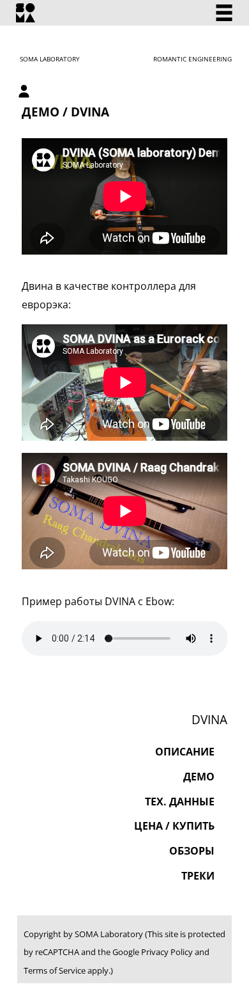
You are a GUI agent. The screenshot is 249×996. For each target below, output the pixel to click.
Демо (199, 777)
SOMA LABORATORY (50, 58)
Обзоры (192, 851)
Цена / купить (174, 826)
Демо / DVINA (65, 111)
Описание (185, 752)
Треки (198, 876)
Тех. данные (180, 801)
